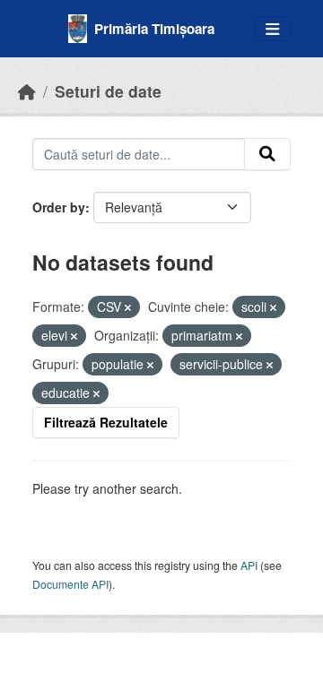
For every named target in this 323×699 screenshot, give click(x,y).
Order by (58, 207)
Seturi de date (108, 91)
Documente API (70, 583)
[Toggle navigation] (272, 29)
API (249, 565)
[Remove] (128, 307)
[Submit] (267, 154)
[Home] (27, 91)
